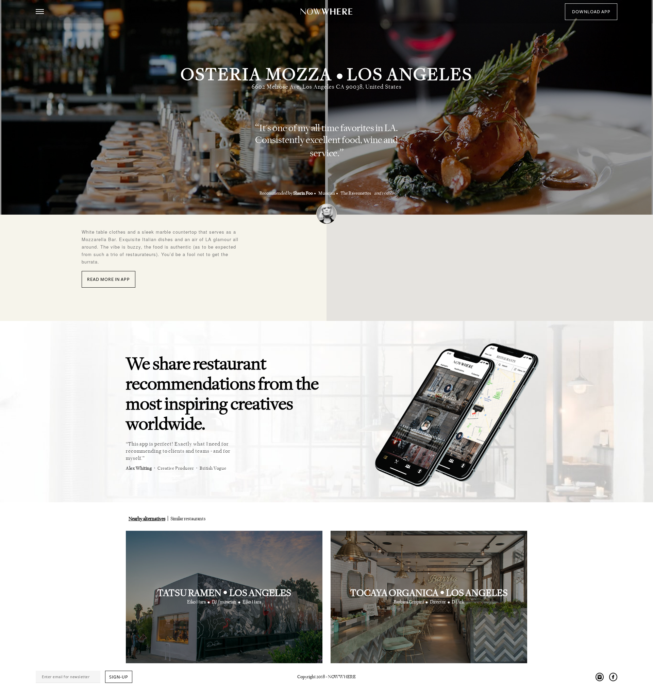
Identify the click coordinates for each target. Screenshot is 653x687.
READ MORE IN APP (108, 279)
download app (591, 12)
